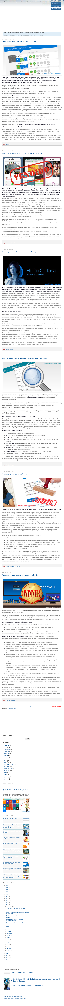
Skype (12, 243)
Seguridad (6, 770)
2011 (7, 959)
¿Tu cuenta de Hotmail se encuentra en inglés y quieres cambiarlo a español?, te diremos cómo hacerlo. (12, 876)
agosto (9, 935)
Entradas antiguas (56, 706)
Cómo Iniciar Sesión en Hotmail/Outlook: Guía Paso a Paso (12, 850)
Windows (13, 700)
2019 (7, 896)
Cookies (6, 1000)
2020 (7, 894)
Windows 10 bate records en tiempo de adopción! (20, 575)
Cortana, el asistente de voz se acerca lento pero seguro (23, 252)
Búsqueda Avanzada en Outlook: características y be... (15, 920)
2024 (7, 887)
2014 (7, 953)
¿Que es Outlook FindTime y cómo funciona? (19, 41)
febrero (9, 948)
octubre (9, 931)
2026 (7, 885)
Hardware (6, 753)
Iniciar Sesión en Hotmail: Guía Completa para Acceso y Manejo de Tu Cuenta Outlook (12, 826)
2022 (7, 889)
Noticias (56, 6)
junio (8, 939)
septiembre (10, 933)
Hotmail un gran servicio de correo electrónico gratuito (11, 863)
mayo (8, 942)
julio (8, 937)
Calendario (7, 749)
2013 (7, 955)
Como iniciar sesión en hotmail (28, 35)
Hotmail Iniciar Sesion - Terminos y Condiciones (15, 998)
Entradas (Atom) (12, 708)
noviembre (10, 929)
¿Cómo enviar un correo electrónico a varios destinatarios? (12, 856)
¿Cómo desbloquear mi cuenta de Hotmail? (27, 985)
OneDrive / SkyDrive (9, 764)
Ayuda (55, 3)
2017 (7, 900)
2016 (7, 902)
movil (5, 759)
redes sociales (8, 768)
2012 (7, 957)
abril (8, 944)
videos (5, 778)
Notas (7, 349)
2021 (7, 892)
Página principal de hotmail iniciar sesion (13, 996)
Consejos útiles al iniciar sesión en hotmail (34, 32)
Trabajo (8, 144)
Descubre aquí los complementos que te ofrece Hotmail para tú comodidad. (16, 790)
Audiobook (6, 745)
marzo (8, 946)
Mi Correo (57, 9)
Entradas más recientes (8, 706)
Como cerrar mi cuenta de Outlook (15, 474)
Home (5, 32)
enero (8, 950)
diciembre (9, 906)
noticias (8, 243)
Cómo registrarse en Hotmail (10, 843)
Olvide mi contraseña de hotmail (15, 32)
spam (5, 774)
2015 (7, 904)
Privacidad (17, 566)
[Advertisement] (26, 14)
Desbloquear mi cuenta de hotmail (11, 35)
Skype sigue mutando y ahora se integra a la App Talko (22, 153)
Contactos (6, 751)
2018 (7, 898)
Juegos (6, 755)
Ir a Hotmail (40, 35)
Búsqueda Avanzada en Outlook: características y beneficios (24, 358)
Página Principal (32, 706)
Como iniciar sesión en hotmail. (11, 818)
